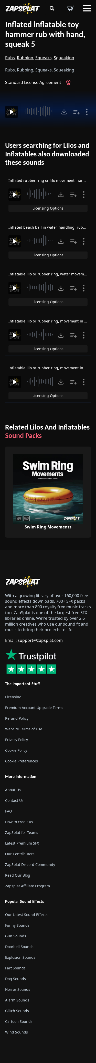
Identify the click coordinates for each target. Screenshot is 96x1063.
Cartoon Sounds (19, 1021)
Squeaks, (44, 58)
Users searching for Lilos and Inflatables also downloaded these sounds (47, 154)
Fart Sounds (15, 968)
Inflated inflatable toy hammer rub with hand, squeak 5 (45, 35)
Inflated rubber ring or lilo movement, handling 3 (52, 180)
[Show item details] (87, 112)
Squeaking (64, 58)
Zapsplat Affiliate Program (27, 885)
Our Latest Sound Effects (26, 914)
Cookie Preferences (21, 761)
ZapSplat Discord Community (30, 864)
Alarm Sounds (17, 1000)
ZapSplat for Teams (21, 832)
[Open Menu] (87, 8)
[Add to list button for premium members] (76, 112)
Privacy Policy (16, 739)
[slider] (39, 111)
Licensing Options (48, 208)
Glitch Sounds (17, 1010)
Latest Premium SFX (22, 843)
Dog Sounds (15, 978)
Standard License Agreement (33, 82)
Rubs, (10, 58)
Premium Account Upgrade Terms (34, 707)
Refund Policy (16, 718)
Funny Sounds (17, 925)
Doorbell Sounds (19, 946)
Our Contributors (20, 853)
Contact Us (14, 800)
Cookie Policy (16, 750)
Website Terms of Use (23, 729)
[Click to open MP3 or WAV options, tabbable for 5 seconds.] (64, 112)
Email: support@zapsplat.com (34, 640)
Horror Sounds (17, 989)
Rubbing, (25, 58)
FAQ (8, 811)
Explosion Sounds (20, 957)
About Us (13, 789)
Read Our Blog (17, 875)
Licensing (13, 697)
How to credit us (19, 821)
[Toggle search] (52, 8)
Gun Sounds (15, 936)
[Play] (11, 112)
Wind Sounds (16, 1032)
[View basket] (71, 8)
